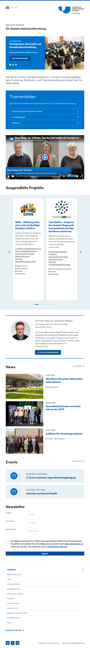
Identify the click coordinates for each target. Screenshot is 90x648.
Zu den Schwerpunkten (48, 352)
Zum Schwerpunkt (20, 58)
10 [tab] (50, 304)
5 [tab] (43, 304)
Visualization (54, 274)
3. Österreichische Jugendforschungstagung (51, 477)
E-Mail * (9, 513)
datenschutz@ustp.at (74, 544)
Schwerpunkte (13, 584)
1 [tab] (10, 65)
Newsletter (12, 608)
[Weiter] (80, 252)
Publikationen (13, 603)
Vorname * (10, 521)
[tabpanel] (45, 53)
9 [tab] (49, 304)
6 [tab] (44, 304)
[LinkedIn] (7, 643)
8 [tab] (47, 304)
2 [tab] (13, 65)
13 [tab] (54, 304)
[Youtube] (17, 643)
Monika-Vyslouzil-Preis (17, 613)
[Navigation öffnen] (7, 7)
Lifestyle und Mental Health (41, 493)
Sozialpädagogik (18, 117)
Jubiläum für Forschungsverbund (64, 433)
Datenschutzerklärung (57, 546)
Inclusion (19, 271)
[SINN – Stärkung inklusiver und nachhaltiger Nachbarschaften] (28, 209)
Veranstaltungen (15, 594)
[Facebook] (12, 643)
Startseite (11, 570)
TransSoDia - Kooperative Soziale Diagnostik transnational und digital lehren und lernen (62, 227)
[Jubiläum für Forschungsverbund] (24, 441)
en (12, 8)
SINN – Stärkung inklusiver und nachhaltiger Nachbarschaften (27, 225)
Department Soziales (14, 630)
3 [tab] (16, 65)
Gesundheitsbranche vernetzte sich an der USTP (63, 408)
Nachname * (11, 529)
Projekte (11, 599)
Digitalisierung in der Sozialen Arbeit (27, 111)
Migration (16, 123)
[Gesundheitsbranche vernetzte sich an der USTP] (24, 413)
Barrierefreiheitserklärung (73, 643)
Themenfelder (13, 589)
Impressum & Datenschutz (49, 643)
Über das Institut (14, 575)
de (16, 8)
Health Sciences (22, 268)
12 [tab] (53, 304)
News (9, 623)
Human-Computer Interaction (61, 269)
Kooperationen (13, 618)
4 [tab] (42, 304)
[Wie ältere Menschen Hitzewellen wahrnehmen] (24, 386)
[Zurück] (9, 252)
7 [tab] (46, 304)
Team (9, 579)
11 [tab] (51, 304)
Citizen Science (21, 266)
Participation (21, 274)
